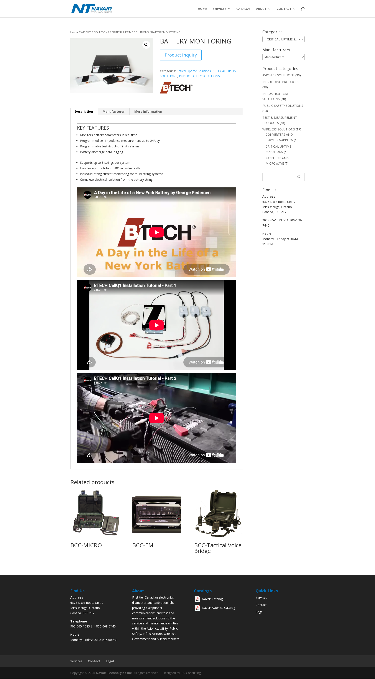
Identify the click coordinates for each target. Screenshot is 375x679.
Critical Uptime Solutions (194, 71)
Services (219, 9)
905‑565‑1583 (80, 626)
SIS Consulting (191, 673)
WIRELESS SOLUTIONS (95, 32)
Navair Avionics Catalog (218, 608)
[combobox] (283, 39)
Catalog (243, 9)
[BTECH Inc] (176, 92)
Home (202, 9)
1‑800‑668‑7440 (104, 626)
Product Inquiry (181, 55)
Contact (284, 9)
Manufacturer (114, 111)
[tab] (84, 111)
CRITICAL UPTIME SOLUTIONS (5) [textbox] (284, 39)
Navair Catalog (212, 599)
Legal (259, 612)
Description (84, 111)
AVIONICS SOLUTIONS (278, 75)
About (261, 9)
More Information (148, 111)
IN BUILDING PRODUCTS (280, 82)
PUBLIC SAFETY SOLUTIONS (199, 76)
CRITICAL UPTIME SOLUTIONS (130, 32)
